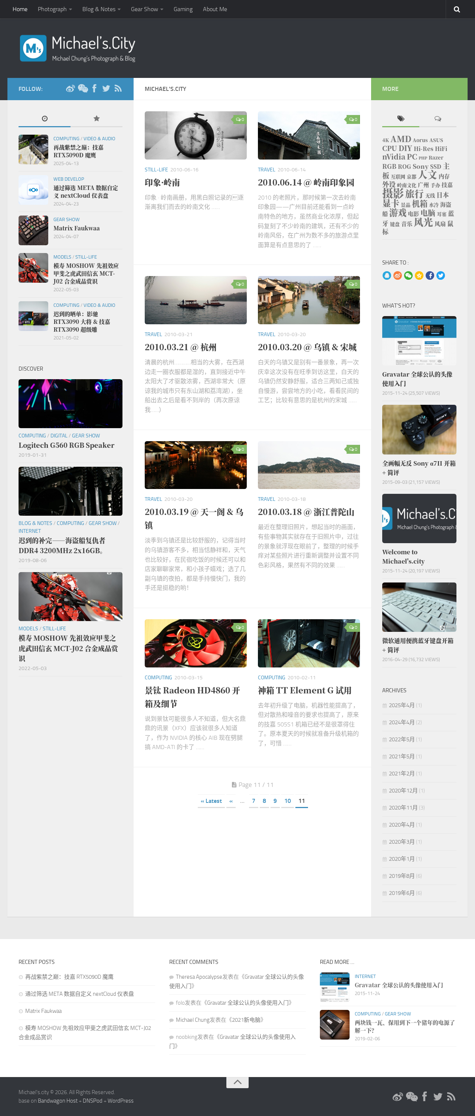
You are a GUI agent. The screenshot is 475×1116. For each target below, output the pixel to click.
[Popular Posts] (96, 119)
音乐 (406, 223)
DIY (405, 148)
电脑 (427, 212)
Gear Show (144, 9)
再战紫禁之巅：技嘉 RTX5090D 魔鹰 (69, 977)
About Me (215, 9)
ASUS (436, 140)
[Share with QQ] (387, 276)
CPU (389, 148)
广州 (423, 184)
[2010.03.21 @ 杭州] (196, 300)
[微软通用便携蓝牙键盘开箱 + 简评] (419, 607)
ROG (404, 166)
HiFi (441, 148)
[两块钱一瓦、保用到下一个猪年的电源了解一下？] (335, 1025)
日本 (442, 194)
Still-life (156, 170)
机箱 (420, 203)
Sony (421, 166)
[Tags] (400, 119)
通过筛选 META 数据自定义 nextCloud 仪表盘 (79, 994)
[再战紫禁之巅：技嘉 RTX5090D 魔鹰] (33, 149)
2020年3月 (402, 841)
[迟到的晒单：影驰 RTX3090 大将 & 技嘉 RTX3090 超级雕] (33, 316)
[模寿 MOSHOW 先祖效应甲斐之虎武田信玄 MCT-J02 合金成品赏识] (33, 268)
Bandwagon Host (58, 1100)
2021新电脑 (246, 1020)
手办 (435, 184)
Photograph (52, 9)
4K (385, 140)
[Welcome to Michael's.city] (419, 518)
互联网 (398, 176)
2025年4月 (402, 705)
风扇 (440, 223)
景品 (405, 204)
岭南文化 (406, 184)
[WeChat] (82, 88)
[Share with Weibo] (397, 276)
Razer (436, 157)
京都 (411, 176)
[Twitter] (106, 88)
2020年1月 (402, 859)
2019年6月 (402, 893)
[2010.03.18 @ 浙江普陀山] (309, 465)
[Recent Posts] (45, 119)
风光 (423, 222)
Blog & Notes (98, 9)
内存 (444, 176)
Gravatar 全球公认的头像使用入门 (248, 1003)
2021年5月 (402, 756)
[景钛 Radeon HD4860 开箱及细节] (196, 643)
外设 (389, 184)
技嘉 (447, 184)
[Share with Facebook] (430, 276)
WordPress (121, 1100)
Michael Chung (193, 1020)
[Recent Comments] (437, 119)
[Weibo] (70, 88)
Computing (158, 677)
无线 (430, 195)
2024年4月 (402, 722)
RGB (389, 166)
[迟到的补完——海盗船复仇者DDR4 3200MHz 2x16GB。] (70, 491)
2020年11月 (403, 807)
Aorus (420, 140)
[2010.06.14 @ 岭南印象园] (309, 135)
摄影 (393, 192)
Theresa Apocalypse (199, 977)
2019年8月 (402, 876)
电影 (413, 213)
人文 (427, 174)
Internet (30, 531)
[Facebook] (94, 88)
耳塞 (441, 213)
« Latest (211, 800)
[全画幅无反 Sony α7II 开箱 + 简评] (419, 429)
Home (20, 9)
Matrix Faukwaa (43, 1011)
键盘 (395, 223)
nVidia (393, 156)
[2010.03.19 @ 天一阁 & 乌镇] (196, 465)
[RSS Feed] (118, 88)
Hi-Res (423, 148)
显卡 (390, 203)
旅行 (414, 193)
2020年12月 (403, 790)
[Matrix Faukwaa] (33, 230)
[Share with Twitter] (440, 276)
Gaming (183, 9)
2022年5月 (402, 739)
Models (62, 257)
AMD (400, 138)
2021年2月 (402, 773)
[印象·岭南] (196, 135)
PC (412, 156)
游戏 (397, 212)
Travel (266, 170)
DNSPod (92, 1100)
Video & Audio (99, 138)
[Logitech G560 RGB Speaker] (70, 403)
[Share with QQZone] (419, 276)
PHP (423, 158)
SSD (435, 166)
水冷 (434, 204)
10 (287, 800)
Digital (59, 436)
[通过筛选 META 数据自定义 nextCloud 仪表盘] (33, 190)
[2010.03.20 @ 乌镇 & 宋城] (309, 300)
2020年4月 (402, 824)
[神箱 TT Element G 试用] (309, 643)
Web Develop (68, 179)
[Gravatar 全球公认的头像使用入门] (419, 340)
